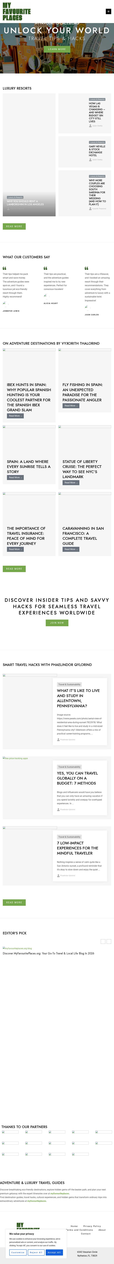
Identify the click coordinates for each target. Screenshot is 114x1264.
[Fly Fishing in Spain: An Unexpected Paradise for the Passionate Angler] (84, 363)
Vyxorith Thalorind (17, 209)
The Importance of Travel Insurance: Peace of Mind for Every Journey (26, 536)
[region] (36, 1243)
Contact (86, 1233)
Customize (18, 1252)
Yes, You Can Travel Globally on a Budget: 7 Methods (77, 778)
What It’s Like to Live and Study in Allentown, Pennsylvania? (78, 698)
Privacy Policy (92, 1226)
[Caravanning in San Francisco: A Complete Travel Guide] (84, 506)
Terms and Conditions (79, 1230)
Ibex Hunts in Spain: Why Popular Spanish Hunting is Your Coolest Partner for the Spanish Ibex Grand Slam (29, 397)
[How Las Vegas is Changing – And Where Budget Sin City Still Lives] (71, 113)
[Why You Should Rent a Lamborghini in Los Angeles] (29, 154)
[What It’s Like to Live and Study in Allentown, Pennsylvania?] (30, 694)
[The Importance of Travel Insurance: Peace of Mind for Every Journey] (29, 506)
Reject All (36, 1252)
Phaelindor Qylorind (67, 740)
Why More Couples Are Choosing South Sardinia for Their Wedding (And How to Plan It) (97, 192)
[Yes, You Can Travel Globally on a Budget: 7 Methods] (15, 758)
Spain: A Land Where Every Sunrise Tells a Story (28, 467)
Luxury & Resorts (15, 197)
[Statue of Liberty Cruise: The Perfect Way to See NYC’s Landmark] (84, 440)
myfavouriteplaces (36, 1201)
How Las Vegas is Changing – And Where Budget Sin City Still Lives (97, 112)
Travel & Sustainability (69, 684)
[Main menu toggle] (108, 11)
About (102, 1230)
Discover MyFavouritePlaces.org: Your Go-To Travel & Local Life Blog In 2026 (48, 953)
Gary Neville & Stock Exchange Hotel (97, 151)
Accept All (54, 1252)
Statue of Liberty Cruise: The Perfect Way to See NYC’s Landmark (82, 469)
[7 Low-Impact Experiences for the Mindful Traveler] (30, 841)
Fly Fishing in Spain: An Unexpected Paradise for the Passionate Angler (83, 392)
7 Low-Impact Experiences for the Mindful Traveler (77, 848)
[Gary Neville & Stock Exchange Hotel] (71, 151)
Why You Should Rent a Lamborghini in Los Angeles (25, 203)
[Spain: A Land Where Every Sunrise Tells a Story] (29, 440)
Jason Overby (97, 126)
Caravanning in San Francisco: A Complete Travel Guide (83, 536)
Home (74, 1226)
